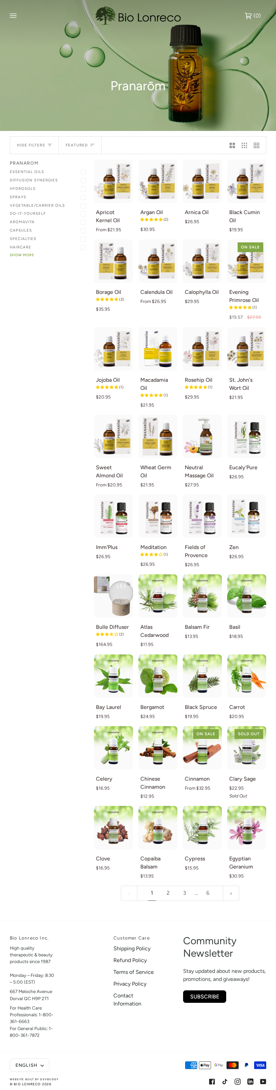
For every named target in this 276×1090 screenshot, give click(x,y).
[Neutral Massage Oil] (202, 436)
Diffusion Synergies (34, 180)
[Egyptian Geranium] (246, 827)
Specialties (23, 238)
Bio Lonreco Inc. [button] (29, 938)
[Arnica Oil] (202, 181)
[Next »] (231, 893)
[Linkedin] (250, 1082)
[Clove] (113, 827)
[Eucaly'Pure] (246, 436)
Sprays (18, 197)
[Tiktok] (225, 1082)
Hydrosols (23, 188)
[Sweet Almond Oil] (113, 436)
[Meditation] (157, 516)
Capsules (21, 230)
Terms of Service (133, 972)
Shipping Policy (131, 948)
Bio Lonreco (27, 1084)
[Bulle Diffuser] (113, 596)
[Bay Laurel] (113, 676)
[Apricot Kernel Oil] (113, 181)
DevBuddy (49, 1079)
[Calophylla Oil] (202, 261)
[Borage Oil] (113, 261)
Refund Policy (130, 960)
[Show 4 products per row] (258, 145)
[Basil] (246, 596)
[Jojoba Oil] (113, 349)
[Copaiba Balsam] (157, 827)
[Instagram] (238, 1082)
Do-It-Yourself (28, 213)
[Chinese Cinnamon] (157, 748)
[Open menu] (20, 15)
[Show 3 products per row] (244, 145)
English (27, 1065)
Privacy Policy (129, 984)
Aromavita (22, 221)
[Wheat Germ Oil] (157, 436)
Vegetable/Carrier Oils (37, 205)
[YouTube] (263, 1082)
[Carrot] (246, 676)
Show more (22, 255)
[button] (152, 219)
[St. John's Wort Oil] (246, 349)
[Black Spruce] (202, 676)
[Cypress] (202, 827)
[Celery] (113, 748)
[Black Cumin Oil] (246, 181)
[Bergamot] (157, 676)
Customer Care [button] (131, 938)
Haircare (20, 247)
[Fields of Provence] (202, 516)
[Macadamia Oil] (157, 349)
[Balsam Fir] (202, 596)
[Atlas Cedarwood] (157, 596)
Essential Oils (27, 171)
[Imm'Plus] (113, 516)
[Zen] (246, 516)
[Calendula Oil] (157, 261)
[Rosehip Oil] (202, 349)
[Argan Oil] (157, 181)
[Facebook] (212, 1082)
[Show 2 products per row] (232, 145)
